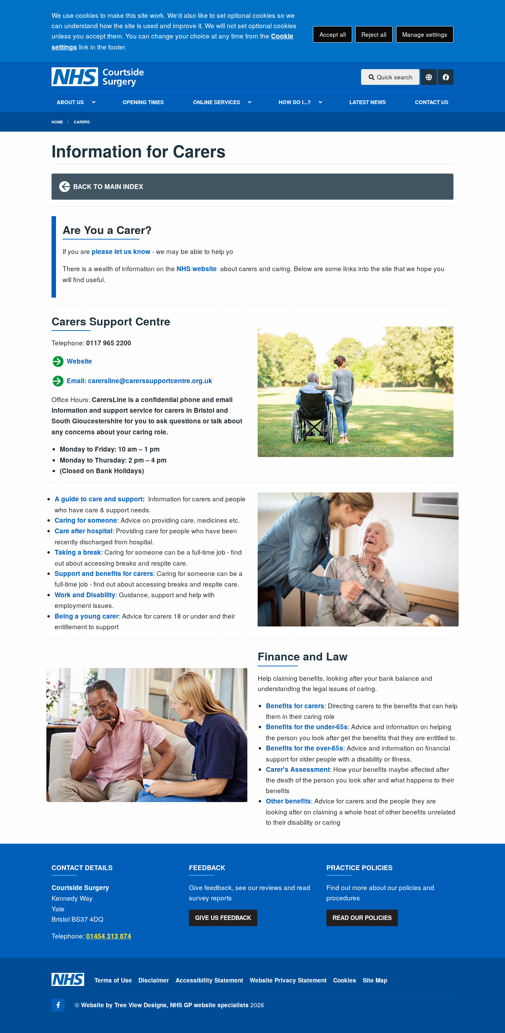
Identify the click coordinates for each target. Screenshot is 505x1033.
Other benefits (288, 801)
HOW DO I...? (295, 102)
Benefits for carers (295, 705)
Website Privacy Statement (288, 980)
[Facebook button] (445, 77)
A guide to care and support (99, 498)
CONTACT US (431, 102)
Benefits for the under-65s (307, 726)
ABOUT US (70, 102)
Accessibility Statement (209, 980)
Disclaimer (153, 980)
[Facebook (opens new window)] (58, 1005)
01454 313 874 (108, 936)
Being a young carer (87, 616)
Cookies (344, 980)
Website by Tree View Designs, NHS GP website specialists (165, 1005)
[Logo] (98, 77)
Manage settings (424, 34)
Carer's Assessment (298, 769)
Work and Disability (85, 594)
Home (57, 121)
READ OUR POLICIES (362, 917)
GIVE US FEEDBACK (223, 917)
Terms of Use (113, 980)
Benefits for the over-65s (304, 748)
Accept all (332, 34)
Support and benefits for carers (104, 573)
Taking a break (78, 552)
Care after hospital (83, 530)
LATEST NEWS (367, 102)
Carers (82, 121)
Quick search (394, 77)
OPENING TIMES (143, 102)
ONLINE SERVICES (216, 102)
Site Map (375, 980)
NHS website (197, 268)
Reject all (373, 34)
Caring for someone (86, 520)
